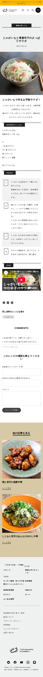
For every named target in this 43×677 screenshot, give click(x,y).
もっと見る (6, 488)
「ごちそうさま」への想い (13, 565)
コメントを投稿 (11, 410)
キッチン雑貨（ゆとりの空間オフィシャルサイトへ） (13, 582)
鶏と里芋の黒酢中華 (12, 482)
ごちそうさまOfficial (14, 667)
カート (27, 594)
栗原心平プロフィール (32, 571)
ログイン (6, 594)
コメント (5, 389)
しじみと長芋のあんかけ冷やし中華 (20, 536)
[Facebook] (15, 662)
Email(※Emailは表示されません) (16, 378)
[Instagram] (28, 662)
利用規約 (6, 625)
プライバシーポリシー (12, 621)
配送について (8, 617)
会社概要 (28, 581)
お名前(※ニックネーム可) (12, 367)
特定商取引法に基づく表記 (13, 613)
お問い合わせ (8, 632)
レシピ (27, 566)
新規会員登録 (8, 590)
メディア (6, 570)
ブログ (6, 576)
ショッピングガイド (11, 629)
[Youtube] (21, 662)
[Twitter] (8, 662)
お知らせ (28, 590)
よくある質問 (8, 599)
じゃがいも (8, 317)
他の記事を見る (21, 433)
